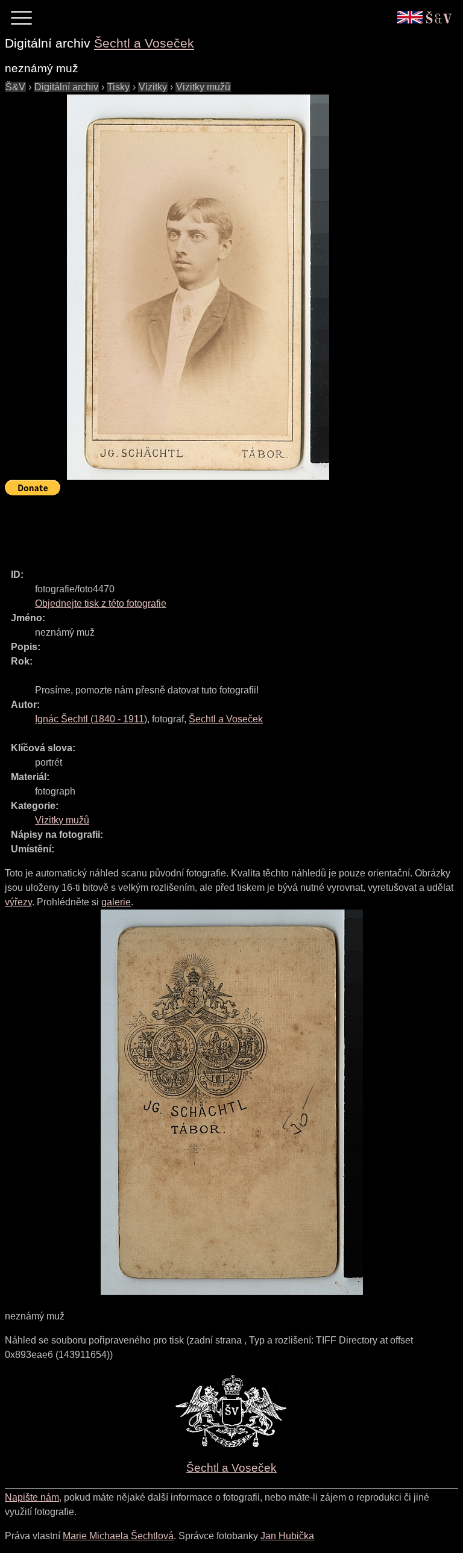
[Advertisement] (224, 527)
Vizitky (153, 87)
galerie (116, 902)
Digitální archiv (66, 87)
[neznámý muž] (198, 287)
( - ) (91, 719)
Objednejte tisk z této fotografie (100, 603)
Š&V (15, 87)
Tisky (118, 87)
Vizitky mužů (203, 87)
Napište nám (32, 1497)
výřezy (18, 902)
